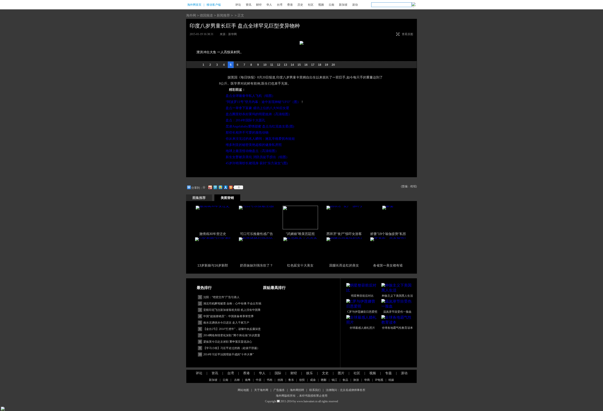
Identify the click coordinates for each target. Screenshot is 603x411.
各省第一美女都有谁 (388, 265)
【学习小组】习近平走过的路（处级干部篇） (231, 348)
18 (319, 64)
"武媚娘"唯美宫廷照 (300, 234)
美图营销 (227, 198)
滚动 (355, 4)
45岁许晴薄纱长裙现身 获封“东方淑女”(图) (257, 163)
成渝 (313, 380)
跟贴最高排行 (274, 288)
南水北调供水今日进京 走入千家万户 (226, 322)
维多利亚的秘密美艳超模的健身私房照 (254, 145)
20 (333, 64)
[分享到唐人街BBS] (205, 187)
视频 (321, 4)
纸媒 (391, 380)
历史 (300, 4)
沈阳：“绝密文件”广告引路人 (221, 297)
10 (265, 64)
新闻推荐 (223, 15)
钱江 (334, 380)
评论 (238, 4)
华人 (269, 4)
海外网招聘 (297, 390)
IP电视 (379, 380)
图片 (341, 373)
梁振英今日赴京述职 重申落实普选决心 (227, 341)
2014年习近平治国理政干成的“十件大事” (228, 354)
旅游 (356, 380)
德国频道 (206, 15)
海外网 (191, 15)
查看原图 (407, 34)
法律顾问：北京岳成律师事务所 (345, 390)
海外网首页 (194, 4)
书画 (269, 380)
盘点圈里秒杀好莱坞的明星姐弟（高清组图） (259, 114)
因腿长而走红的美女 (344, 265)
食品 (345, 380)
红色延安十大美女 (300, 265)
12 (278, 64)
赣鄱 (323, 380)
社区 (311, 4)
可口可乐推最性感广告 (256, 234)
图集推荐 (199, 198)
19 (326, 64)
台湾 (279, 4)
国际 (278, 373)
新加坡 (343, 4)
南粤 (248, 380)
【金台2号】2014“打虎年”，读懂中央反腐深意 (232, 329)
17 (312, 64)
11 (271, 64)
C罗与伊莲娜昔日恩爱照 (362, 311)
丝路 (280, 380)
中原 (258, 380)
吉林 (237, 380)
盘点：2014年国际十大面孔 (245, 120)
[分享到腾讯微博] (215, 187)
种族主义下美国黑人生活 (397, 295)
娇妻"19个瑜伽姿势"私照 (388, 234)
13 (285, 64)
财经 (259, 4)
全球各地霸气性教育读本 (397, 327)
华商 (367, 380)
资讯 (248, 4)
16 (306, 64)
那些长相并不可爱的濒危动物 (247, 132)
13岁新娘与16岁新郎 (212, 265)
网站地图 (243, 390)
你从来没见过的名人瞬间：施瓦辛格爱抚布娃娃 (260, 138)
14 (292, 64)
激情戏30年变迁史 (212, 234)
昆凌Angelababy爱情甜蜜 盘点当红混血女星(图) (260, 126)
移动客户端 (214, 4)
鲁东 (291, 380)
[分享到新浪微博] (209, 187)
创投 (302, 380)
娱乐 (309, 373)
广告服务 (279, 390)
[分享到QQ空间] (220, 187)
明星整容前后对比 (362, 295)
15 (299, 64)
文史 (325, 373)
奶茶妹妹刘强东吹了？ (256, 265)
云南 (331, 4)
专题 (388, 373)
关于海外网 (261, 390)
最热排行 (204, 288)
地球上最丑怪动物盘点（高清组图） (252, 151)
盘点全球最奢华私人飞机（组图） (250, 96)
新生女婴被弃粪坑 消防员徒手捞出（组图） (257, 157)
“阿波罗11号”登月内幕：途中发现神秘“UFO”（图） (263, 102)
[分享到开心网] (230, 187)
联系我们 (315, 390)
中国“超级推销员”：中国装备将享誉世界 (228, 316)
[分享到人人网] (225, 187)
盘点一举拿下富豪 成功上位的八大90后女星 (257, 108)
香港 (290, 4)
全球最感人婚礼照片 (362, 327)
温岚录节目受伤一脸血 (397, 311)
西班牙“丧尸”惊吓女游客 (344, 234)
